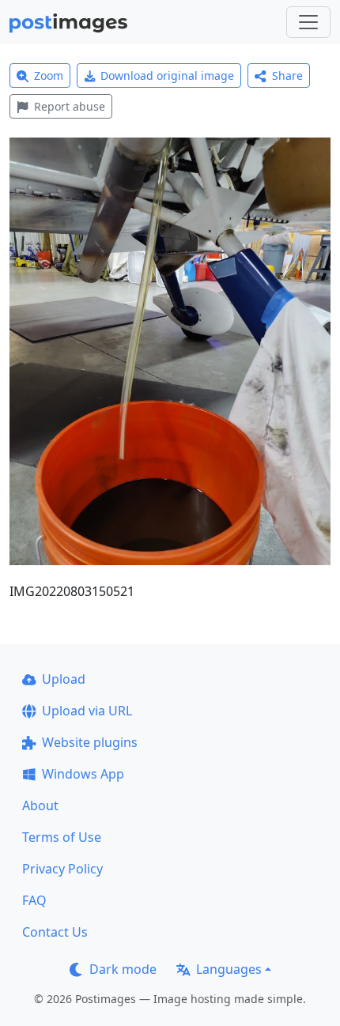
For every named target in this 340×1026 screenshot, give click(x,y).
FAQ (34, 900)
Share (287, 75)
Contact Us (55, 932)
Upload (63, 679)
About (40, 805)
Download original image (167, 75)
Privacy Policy (62, 868)
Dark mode (123, 969)
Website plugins (90, 742)
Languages (229, 969)
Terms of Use (61, 837)
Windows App (83, 774)
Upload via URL (87, 710)
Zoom (48, 75)
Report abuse (69, 106)
